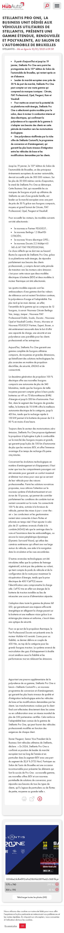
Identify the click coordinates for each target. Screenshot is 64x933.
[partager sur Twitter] (11, 795)
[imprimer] (24, 798)
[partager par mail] (30, 795)
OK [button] (22, 926)
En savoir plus (11, 926)
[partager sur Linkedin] (24, 795)
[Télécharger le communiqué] (39, 798)
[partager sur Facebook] (18, 795)
